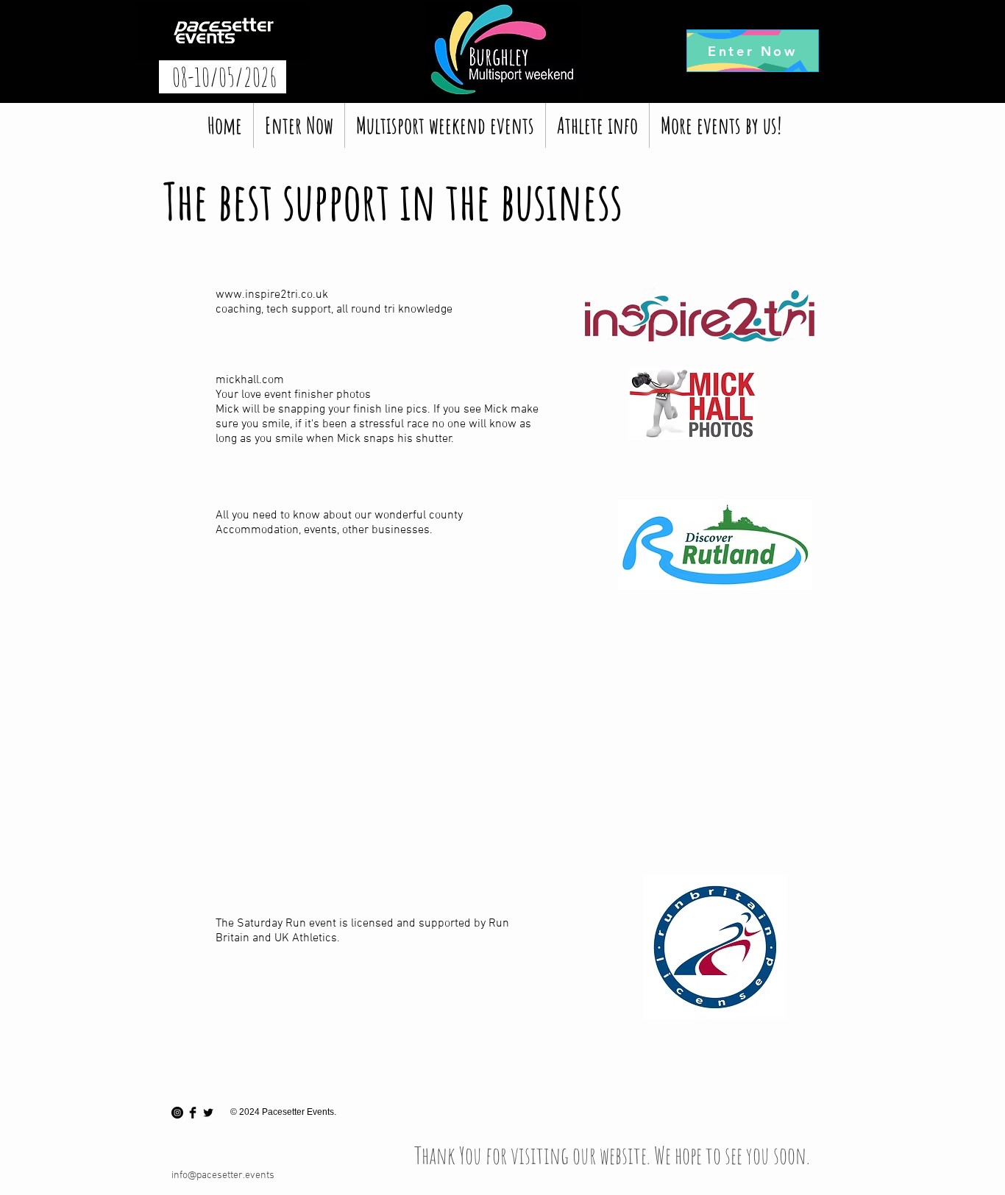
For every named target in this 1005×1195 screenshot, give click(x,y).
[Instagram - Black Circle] (177, 1113)
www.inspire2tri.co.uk (272, 295)
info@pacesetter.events (222, 1175)
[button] (445, 125)
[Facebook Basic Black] (193, 1113)
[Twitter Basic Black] (208, 1113)
